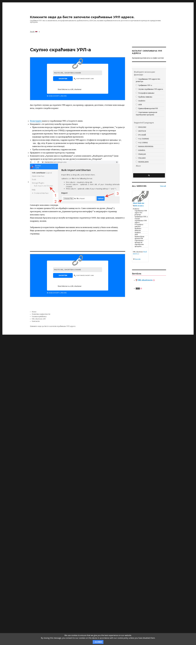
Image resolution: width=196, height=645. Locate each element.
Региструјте (36, 121)
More (138, 166)
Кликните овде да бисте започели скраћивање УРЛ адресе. (82, 17)
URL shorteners (146, 280)
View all (163, 186)
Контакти (35, 321)
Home (34, 312)
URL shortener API (39, 319)
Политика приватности (41, 314)
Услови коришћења (39, 317)
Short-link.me (138, 203)
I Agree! (98, 642)
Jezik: (32, 32)
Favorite (138, 259)
